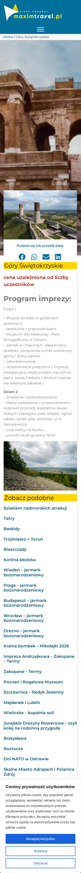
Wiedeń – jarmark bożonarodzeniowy (24, 572)
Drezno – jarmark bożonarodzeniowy (24, 633)
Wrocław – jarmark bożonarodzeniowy (24, 618)
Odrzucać (40, 863)
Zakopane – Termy (23, 671)
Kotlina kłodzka (20, 559)
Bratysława (15, 738)
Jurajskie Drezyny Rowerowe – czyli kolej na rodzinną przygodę (40, 726)
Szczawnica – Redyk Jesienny (34, 692)
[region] (40, 826)
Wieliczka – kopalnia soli (29, 712)
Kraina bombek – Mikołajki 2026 (36, 646)
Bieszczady (15, 549)
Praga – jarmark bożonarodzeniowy (24, 588)
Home (8, 37)
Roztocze (13, 748)
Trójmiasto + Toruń (23, 539)
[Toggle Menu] (40, 29)
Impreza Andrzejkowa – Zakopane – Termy (39, 659)
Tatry (9, 518)
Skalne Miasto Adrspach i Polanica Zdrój (39, 772)
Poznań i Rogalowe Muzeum (33, 682)
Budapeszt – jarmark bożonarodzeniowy (25, 603)
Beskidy (12, 528)
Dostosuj (40, 851)
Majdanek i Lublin (22, 702)
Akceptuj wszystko (40, 839)
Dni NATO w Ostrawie (26, 758)
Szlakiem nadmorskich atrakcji (35, 508)
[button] (22, 257)
